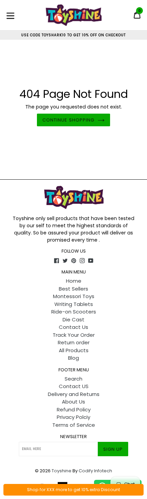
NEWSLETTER (73, 436)
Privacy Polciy (73, 417)
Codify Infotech (95, 471)
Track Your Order (74, 334)
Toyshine (61, 471)
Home (73, 280)
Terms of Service (73, 424)
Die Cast (73, 319)
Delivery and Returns (73, 394)
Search (73, 378)
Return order (74, 342)
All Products (74, 350)
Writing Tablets (73, 304)
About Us (73, 401)
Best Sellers (73, 288)
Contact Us (73, 327)
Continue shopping (68, 120)
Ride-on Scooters (73, 311)
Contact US (74, 386)
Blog (73, 357)
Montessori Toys (73, 296)
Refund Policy (74, 409)
